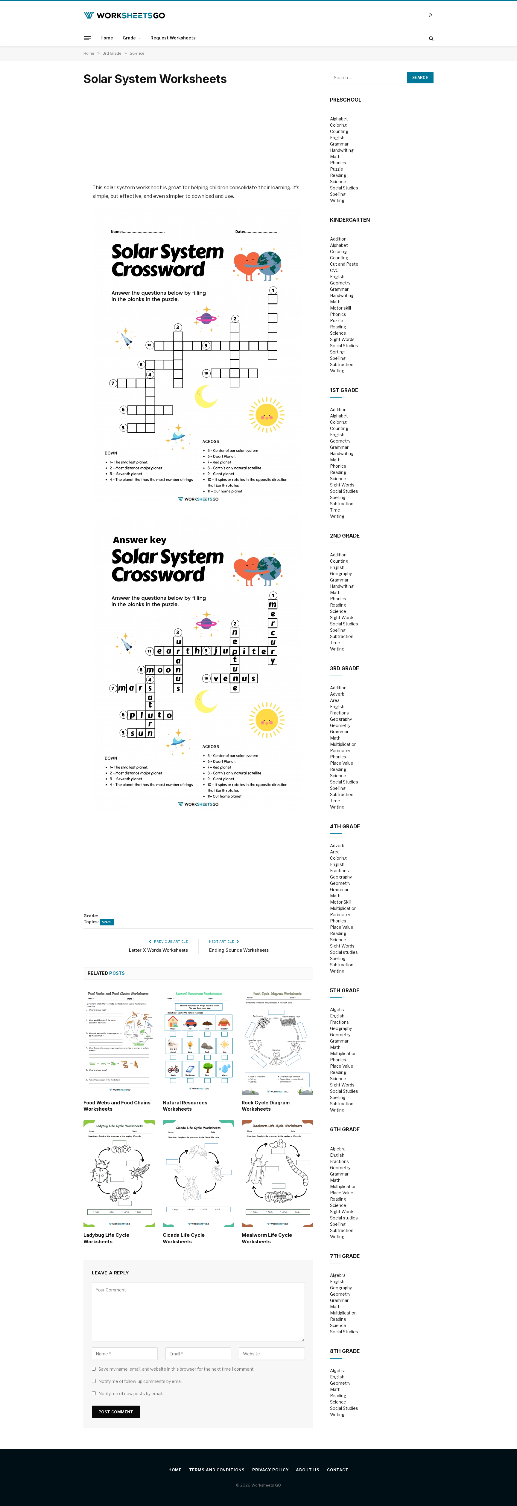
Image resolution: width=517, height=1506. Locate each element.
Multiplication (343, 744)
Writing (337, 200)
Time (335, 509)
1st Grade (344, 390)
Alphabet (339, 118)
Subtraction (341, 364)
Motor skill (340, 307)
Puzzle (336, 169)
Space (107, 922)
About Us (307, 1469)
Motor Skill (340, 901)
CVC (334, 270)
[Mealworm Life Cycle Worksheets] (277, 1173)
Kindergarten (350, 220)
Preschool (345, 100)
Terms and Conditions (217, 1469)
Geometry (340, 282)
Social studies (344, 952)
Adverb (337, 694)
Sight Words (342, 339)
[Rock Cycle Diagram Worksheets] (277, 1041)
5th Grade (344, 991)
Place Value (341, 763)
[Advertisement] (198, 135)
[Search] (431, 38)
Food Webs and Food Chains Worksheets (116, 1106)
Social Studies (344, 187)
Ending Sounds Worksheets (239, 950)
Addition (338, 238)
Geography (341, 573)
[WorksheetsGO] (124, 15)
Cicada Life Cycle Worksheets (184, 1238)
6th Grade (345, 1129)
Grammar (339, 143)
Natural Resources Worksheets (185, 1106)
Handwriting (342, 150)
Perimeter (340, 750)
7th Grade (345, 1256)
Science (338, 181)
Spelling (338, 194)
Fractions (339, 712)
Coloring (338, 125)
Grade (129, 37)
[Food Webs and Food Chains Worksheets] (119, 1041)
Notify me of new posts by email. (130, 1393)
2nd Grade (345, 536)
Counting (339, 131)
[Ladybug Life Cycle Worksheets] (119, 1173)
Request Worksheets (173, 37)
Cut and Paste (344, 264)
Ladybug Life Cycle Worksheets (106, 1238)
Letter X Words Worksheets (158, 950)
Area (335, 700)
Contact (338, 1469)
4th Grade (345, 826)
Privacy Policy (270, 1469)
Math (335, 156)
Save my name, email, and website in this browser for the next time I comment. (176, 1369)
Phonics (338, 162)
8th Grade (345, 1351)
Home (107, 37)
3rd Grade (344, 668)
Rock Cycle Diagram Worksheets (266, 1106)
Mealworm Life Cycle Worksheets (267, 1238)
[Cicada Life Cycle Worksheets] (198, 1173)
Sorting (337, 351)
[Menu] (87, 38)
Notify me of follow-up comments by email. (140, 1381)
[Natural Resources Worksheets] (198, 1041)
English (337, 137)
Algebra (338, 1009)
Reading (338, 175)
